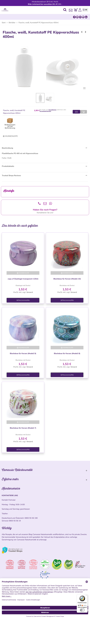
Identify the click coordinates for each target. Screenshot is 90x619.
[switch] (82, 610)
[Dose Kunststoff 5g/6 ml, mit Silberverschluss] (85, 32)
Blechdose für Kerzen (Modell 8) (67, 353)
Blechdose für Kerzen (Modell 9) (23, 353)
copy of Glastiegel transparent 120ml (23, 279)
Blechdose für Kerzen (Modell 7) (23, 428)
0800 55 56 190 (31, 518)
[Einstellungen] (80, 10)
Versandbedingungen (45, 111)
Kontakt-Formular (8, 500)
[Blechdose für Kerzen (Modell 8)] (67, 327)
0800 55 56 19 (15, 521)
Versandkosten (52, 109)
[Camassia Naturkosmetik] (5, 9)
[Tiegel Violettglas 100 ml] (82, 32)
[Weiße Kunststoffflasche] (84, 88)
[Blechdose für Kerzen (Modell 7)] (23, 401)
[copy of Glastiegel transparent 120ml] (23, 252)
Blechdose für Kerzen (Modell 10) (67, 279)
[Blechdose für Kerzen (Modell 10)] (67, 252)
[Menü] (86, 595)
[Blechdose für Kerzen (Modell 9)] (23, 327)
